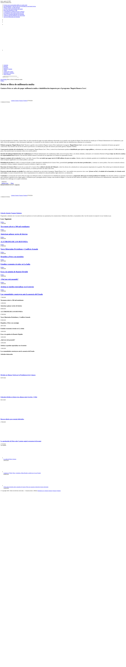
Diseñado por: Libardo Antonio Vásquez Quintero (49, 490)
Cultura (5, 70)
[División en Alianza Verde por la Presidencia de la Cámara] (15, 372)
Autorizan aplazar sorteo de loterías (14, 234)
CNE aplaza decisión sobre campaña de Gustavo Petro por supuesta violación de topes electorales (26, 487)
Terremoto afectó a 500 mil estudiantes (15, 226)
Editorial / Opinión (8, 69)
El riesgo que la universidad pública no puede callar (15, 5)
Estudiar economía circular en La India (15, 264)
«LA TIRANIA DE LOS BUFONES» (14, 242)
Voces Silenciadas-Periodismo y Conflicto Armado (19, 249)
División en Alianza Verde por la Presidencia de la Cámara (18, 375)
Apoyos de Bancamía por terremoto (12, 16)
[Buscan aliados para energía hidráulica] (15, 416)
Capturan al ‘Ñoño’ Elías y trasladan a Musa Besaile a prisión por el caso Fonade (22, 473)
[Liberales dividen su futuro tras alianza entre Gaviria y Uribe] (15, 394)
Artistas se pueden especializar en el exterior (17, 287)
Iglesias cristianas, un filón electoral (12, 7)
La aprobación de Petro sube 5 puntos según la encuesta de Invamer (21, 441)
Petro (12, 183)
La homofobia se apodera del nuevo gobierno (14, 11)
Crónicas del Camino (8, 71)
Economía (6, 67)
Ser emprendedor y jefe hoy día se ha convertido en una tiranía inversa (20, 6)
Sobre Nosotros (7, 74)
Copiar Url (17, 184)
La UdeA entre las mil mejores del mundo (13, 9)
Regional (6, 66)
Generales (6, 65)
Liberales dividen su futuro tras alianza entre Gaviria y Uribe (19, 397)
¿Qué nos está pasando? (9, 279)
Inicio (2, 79)
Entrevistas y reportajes (9, 73)
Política (5, 79)
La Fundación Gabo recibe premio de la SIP (14, 13)
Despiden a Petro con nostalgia (12, 257)
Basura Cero (5, 183)
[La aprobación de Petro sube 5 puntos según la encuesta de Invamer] (15, 438)
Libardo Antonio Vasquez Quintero (19, 100)
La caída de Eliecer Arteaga (10, 459)
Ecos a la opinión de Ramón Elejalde (14, 272)
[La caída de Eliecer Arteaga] (12, 457)
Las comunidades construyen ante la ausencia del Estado (22, 294)
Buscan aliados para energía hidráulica (12, 419)
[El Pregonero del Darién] (40, 47)
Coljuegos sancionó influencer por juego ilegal (14, 15)
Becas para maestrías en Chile (10, 10)
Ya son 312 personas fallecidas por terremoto (14, 14)
